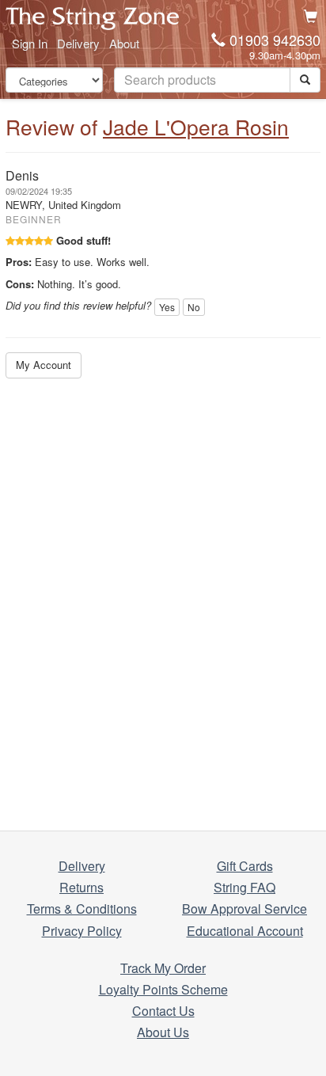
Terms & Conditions (82, 908)
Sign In (29, 43)
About (124, 43)
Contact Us (163, 1011)
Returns (81, 887)
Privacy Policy (82, 931)
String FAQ (244, 887)
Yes (167, 307)
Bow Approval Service (244, 908)
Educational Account (245, 931)
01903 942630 (274, 39)
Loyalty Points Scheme (163, 989)
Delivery (78, 43)
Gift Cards (245, 866)
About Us (163, 1032)
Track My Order (163, 968)
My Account (43, 364)
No (194, 307)
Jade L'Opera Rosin (196, 126)
